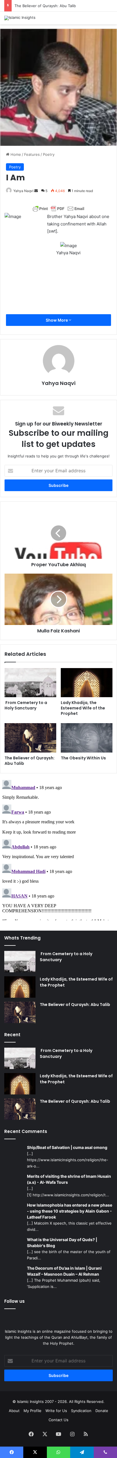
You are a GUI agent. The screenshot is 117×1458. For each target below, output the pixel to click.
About (14, 1410)
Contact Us (58, 1419)
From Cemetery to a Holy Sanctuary (26, 705)
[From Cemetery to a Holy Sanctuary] (30, 682)
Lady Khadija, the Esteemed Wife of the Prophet (83, 708)
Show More (57, 320)
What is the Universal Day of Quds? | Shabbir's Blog (62, 1242)
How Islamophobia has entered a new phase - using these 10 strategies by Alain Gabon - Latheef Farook (69, 1211)
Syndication (81, 1410)
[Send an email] (36, 191)
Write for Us (56, 1410)
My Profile (32, 1410)
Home (15, 154)
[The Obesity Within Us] (86, 738)
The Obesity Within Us (83, 758)
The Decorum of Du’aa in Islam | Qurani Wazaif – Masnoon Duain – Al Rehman (64, 1271)
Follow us (14, 1301)
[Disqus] (58, 849)
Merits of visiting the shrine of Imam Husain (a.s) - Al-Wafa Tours (69, 1179)
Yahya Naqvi (23, 191)
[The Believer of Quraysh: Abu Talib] (30, 738)
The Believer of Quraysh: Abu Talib (45, 5)
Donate (101, 1410)
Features (32, 154)
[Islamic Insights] (19, 18)
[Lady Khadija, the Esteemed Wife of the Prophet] (86, 682)
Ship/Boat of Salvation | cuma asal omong (67, 1147)
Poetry (49, 154)
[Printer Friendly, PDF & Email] (58, 208)
